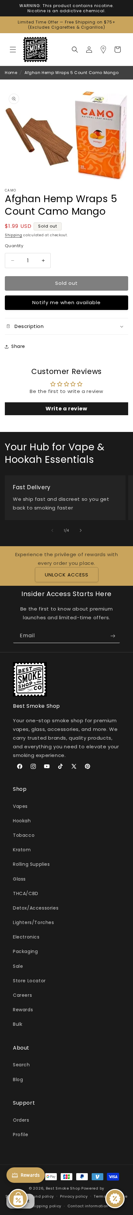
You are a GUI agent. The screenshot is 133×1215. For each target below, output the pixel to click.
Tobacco (24, 835)
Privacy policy (74, 1196)
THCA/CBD (25, 893)
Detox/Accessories (35, 908)
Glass (19, 879)
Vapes (20, 806)
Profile (20, 1134)
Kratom (22, 849)
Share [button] (18, 346)
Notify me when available (66, 302)
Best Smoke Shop (63, 1188)
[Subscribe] (113, 635)
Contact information (87, 1206)
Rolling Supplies (31, 864)
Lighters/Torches (33, 922)
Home (11, 72)
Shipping (13, 235)
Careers (22, 995)
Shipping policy (46, 1206)
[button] (13, 49)
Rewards (23, 1009)
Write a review (66, 408)
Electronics (26, 937)
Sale (18, 966)
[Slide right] (81, 530)
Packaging (25, 951)
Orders (21, 1120)
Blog (18, 1079)
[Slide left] (52, 530)
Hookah (22, 821)
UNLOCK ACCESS (66, 574)
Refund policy (40, 1196)
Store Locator (29, 980)
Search (21, 1064)
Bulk (17, 1024)
